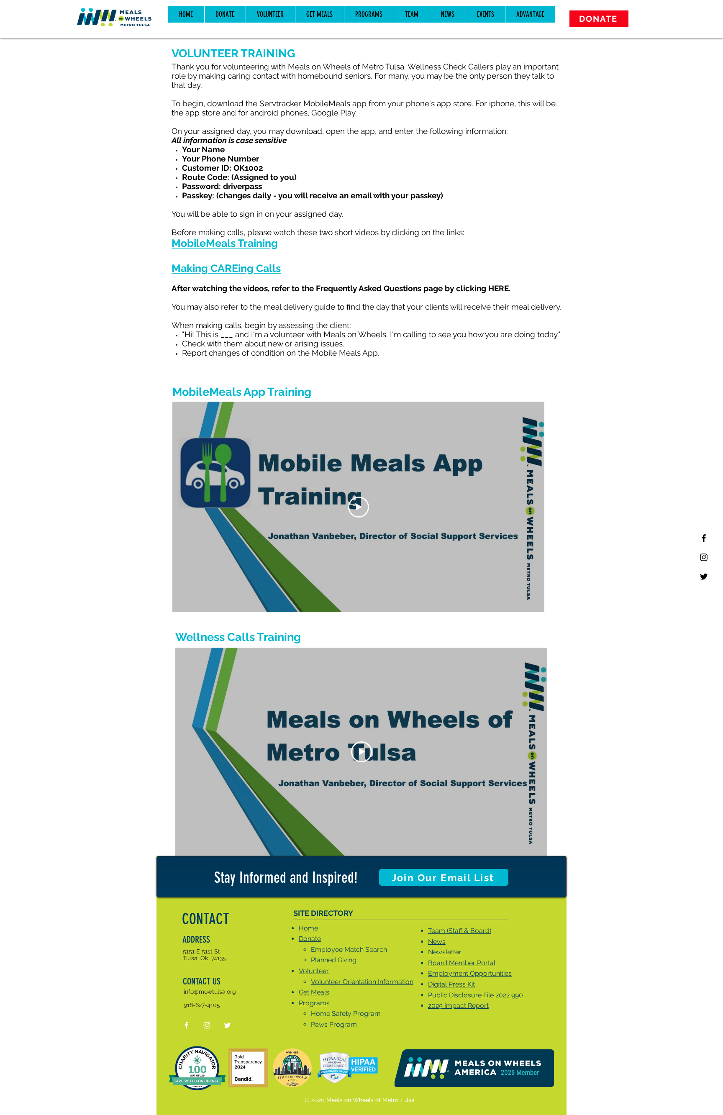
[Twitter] (704, 577)
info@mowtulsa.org (210, 991)
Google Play (333, 112)
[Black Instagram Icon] (704, 557)
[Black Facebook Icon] (704, 538)
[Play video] (358, 507)
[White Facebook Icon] (186, 1025)
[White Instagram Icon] (207, 1025)
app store (202, 112)
